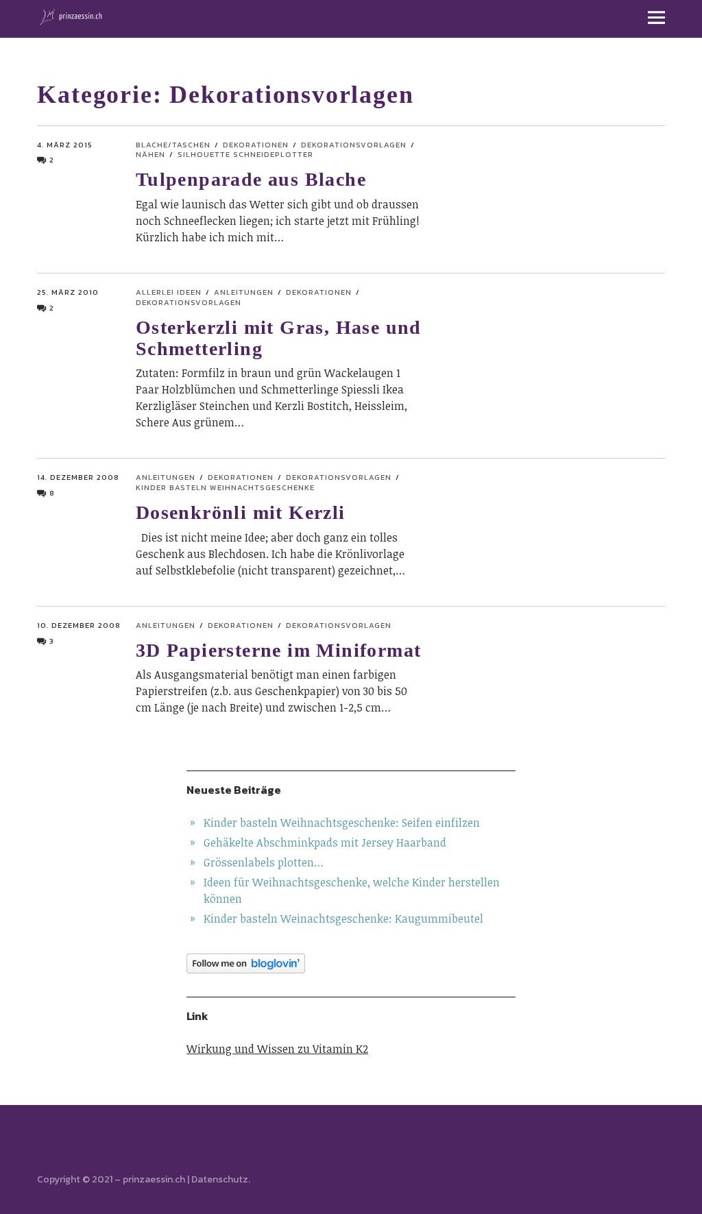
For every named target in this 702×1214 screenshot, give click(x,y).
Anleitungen (244, 292)
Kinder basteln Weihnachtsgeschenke (225, 487)
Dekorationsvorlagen (354, 144)
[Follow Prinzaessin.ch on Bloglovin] (351, 963)
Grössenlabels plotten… (264, 862)
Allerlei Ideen (169, 292)
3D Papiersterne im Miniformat (279, 650)
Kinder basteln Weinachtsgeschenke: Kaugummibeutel (343, 918)
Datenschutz (219, 1179)
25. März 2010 (68, 292)
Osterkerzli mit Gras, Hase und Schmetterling (279, 338)
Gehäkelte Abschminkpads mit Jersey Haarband (325, 842)
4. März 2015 (65, 144)
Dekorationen (256, 144)
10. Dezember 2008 (79, 625)
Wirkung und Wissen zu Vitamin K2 (277, 1048)
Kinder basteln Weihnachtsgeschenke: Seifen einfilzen (342, 822)
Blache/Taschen (173, 144)
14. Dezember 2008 (78, 477)
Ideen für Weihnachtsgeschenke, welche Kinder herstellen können (352, 890)
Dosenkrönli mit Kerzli (241, 512)
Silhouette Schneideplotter (245, 154)
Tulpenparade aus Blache (251, 179)
